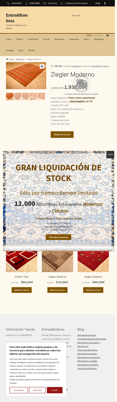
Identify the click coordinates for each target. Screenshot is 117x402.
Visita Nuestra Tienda (69, 218)
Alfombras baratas (58, 237)
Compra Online (44, 218)
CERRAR (110, 154)
